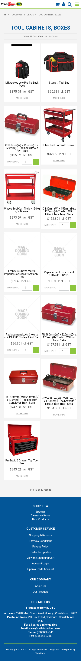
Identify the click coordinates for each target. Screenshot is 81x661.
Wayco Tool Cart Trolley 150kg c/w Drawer (22, 210)
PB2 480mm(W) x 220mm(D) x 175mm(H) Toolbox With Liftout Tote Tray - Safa (59, 401)
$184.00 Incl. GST (59, 408)
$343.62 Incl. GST (22, 469)
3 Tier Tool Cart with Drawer (59, 145)
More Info (22, 98)
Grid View (38, 36)
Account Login (40, 563)
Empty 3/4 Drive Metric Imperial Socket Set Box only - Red (22, 273)
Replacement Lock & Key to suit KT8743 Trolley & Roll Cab (21, 336)
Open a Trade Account (40, 569)
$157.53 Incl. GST (59, 344)
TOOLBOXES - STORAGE (22, 15)
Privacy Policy (40, 546)
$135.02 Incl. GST (22, 155)
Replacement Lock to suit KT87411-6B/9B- (59, 274)
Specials (41, 511)
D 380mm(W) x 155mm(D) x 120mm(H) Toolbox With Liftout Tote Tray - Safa (59, 211)
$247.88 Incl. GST (22, 407)
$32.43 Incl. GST (22, 281)
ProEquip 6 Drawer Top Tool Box (21, 462)
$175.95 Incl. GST (22, 91)
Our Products (40, 591)
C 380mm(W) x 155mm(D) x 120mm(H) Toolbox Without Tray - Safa (21, 148)
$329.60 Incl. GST (59, 154)
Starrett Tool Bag (59, 82)
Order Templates (41, 552)
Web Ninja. (40, 653)
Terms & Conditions (40, 540)
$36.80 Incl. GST (59, 281)
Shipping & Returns (40, 535)
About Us (40, 586)
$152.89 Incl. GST (59, 218)
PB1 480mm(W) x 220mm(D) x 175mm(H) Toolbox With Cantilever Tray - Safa (22, 399)
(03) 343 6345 (45, 632)
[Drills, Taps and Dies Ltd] (11, 3)
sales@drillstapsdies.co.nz (44, 628)
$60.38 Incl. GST (59, 91)
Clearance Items (40, 515)
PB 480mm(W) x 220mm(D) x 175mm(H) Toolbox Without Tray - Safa (59, 337)
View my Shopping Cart (40, 557)
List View (53, 36)
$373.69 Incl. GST (22, 217)
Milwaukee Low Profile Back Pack (21, 84)
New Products (40, 519)
